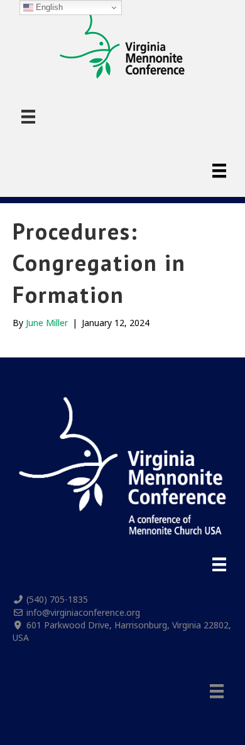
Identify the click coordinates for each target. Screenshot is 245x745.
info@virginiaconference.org (83, 612)
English (48, 7)
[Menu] (28, 116)
